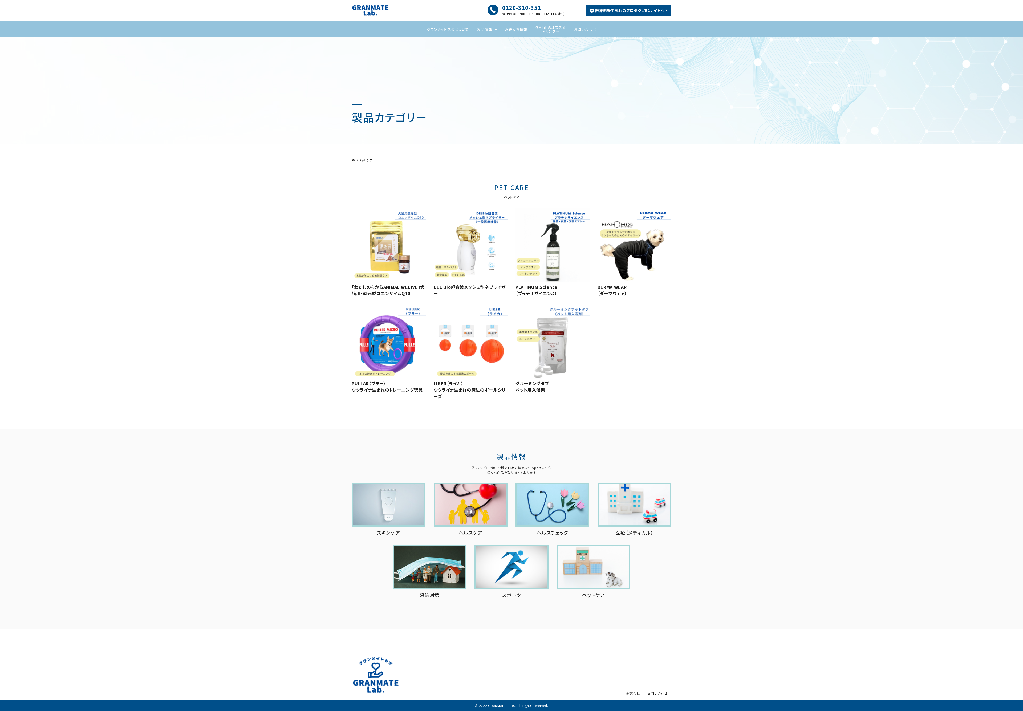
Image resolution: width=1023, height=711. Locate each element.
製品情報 (485, 29)
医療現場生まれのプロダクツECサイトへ (629, 10)
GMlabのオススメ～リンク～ (550, 29)
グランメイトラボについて (448, 29)
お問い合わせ (585, 29)
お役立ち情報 (516, 29)
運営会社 (633, 693)
